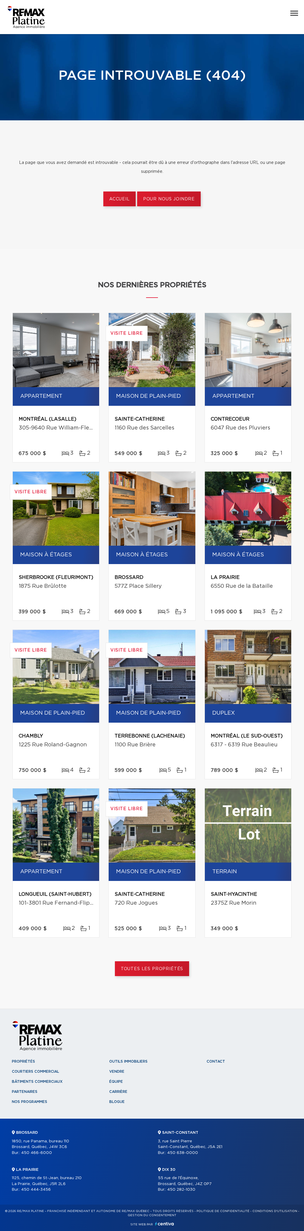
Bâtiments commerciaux (37, 1081)
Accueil (119, 199)
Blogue (117, 1102)
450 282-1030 (181, 1190)
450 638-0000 (182, 1153)
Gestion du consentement (152, 1215)
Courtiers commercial (35, 1071)
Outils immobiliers (128, 1061)
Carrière (118, 1091)
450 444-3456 (36, 1190)
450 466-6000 (36, 1153)
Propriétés (23, 1061)
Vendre (116, 1071)
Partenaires (24, 1091)
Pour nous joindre (169, 199)
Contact (216, 1061)
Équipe (116, 1081)
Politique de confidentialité (223, 1211)
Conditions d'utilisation (274, 1211)
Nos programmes (29, 1102)
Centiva (164, 1224)
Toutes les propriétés (152, 969)
